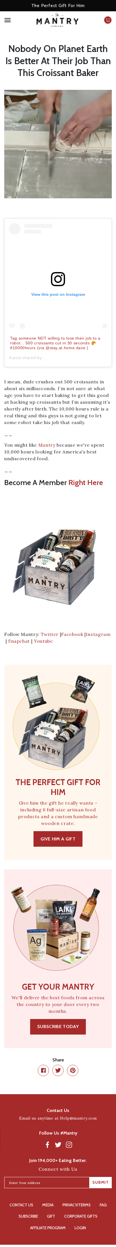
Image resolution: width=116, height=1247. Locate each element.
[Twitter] (58, 1144)
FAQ (103, 1204)
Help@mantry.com (78, 1118)
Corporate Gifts (80, 1216)
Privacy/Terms (77, 1204)
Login (80, 1227)
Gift (51, 1216)
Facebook (72, 634)
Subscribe (28, 1216)
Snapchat (19, 641)
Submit (100, 1182)
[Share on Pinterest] (72, 1070)
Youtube (43, 641)
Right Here (85, 482)
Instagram (98, 634)
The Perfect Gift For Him (57, 5)
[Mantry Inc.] (57, 20)
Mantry (46, 445)
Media (47, 1204)
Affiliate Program (48, 1227)
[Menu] (16, 20)
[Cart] (107, 20)
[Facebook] (47, 1144)
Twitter (50, 634)
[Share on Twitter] (58, 1070)
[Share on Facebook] (43, 1070)
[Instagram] (69, 1144)
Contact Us (21, 1204)
